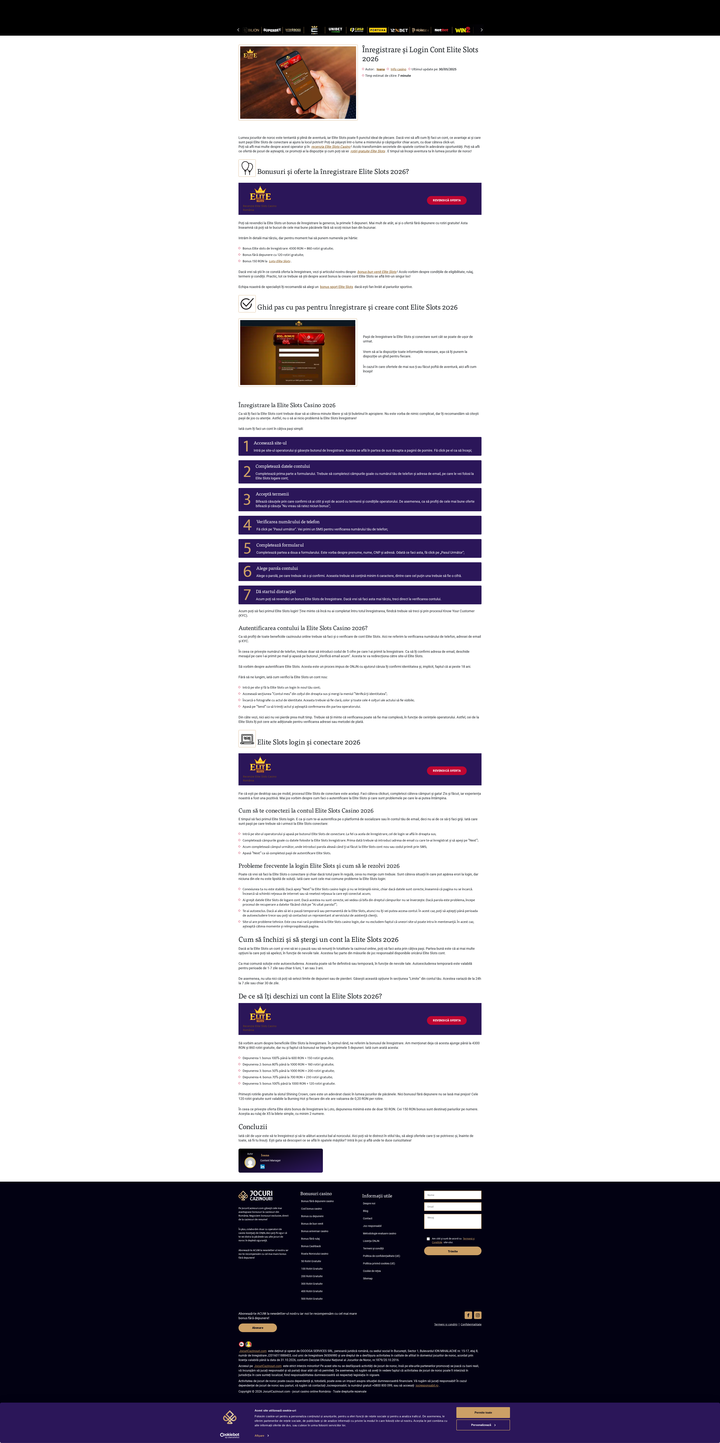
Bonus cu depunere (312, 1216)
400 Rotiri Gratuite (311, 1291)
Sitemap (368, 1278)
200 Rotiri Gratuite (311, 1276)
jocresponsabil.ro (427, 1385)
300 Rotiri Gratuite (311, 1283)
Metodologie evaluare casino (379, 1233)
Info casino (398, 69)
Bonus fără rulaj (310, 1238)
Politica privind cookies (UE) (379, 1263)
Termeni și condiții (373, 1248)
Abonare (257, 1327)
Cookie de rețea (372, 1270)
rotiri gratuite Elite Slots (367, 151)
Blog (365, 1210)
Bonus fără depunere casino (317, 1201)
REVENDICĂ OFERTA (447, 200)
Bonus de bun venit (312, 1223)
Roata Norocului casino (314, 1253)
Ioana (381, 69)
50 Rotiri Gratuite (311, 1261)
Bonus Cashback (311, 1246)
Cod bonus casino (311, 1208)
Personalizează (481, 1424)
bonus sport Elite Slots (336, 287)
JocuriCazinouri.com (253, 1351)
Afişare (259, 1435)
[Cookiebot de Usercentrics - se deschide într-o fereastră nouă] (229, 1435)
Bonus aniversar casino (314, 1231)
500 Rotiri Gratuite (311, 1298)
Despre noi (369, 1203)
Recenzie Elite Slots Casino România (259, 208)
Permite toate (483, 1412)
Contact (367, 1218)
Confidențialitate (471, 1324)
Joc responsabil (372, 1225)
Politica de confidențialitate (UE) (381, 1255)
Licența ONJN (371, 1240)
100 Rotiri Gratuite (311, 1268)
